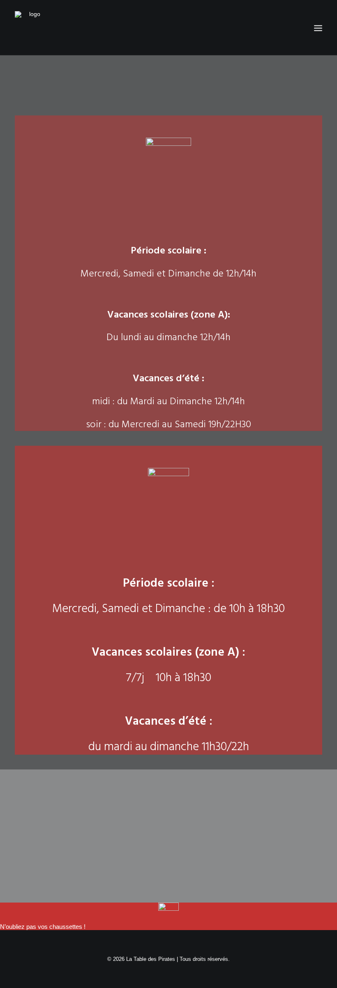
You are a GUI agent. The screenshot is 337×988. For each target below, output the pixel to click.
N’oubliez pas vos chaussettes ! (42, 926)
